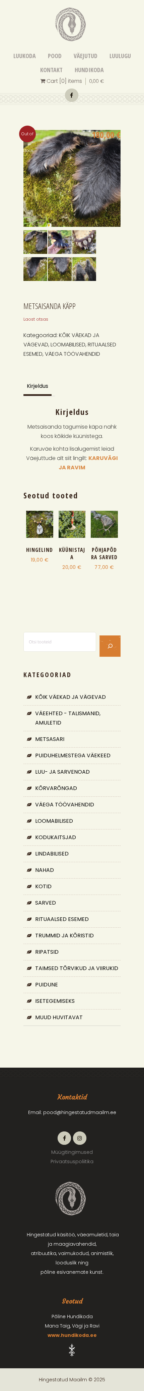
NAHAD (44, 870)
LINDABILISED (52, 854)
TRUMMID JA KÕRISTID (64, 935)
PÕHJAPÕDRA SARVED (104, 553)
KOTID (43, 886)
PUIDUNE (46, 984)
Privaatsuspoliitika (72, 1161)
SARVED (45, 903)
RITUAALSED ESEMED (62, 919)
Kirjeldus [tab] (37, 386)
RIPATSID (47, 952)
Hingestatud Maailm (71, 95)
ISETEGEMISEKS (55, 1001)
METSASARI (49, 739)
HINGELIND (39, 550)
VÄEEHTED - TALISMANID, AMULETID (67, 718)
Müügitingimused (72, 1152)
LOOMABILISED (68, 344)
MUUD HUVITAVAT (59, 1017)
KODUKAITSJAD (55, 837)
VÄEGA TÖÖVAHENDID (72, 354)
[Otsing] (110, 646)
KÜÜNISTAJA (72, 553)
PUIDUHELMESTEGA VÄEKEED (73, 755)
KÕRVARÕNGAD (56, 788)
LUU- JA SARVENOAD (62, 772)
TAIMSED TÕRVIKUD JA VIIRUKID (76, 968)
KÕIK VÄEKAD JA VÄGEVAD (70, 697)
